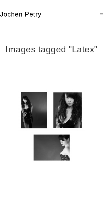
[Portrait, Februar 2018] (33, 110)
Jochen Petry (20, 14)
